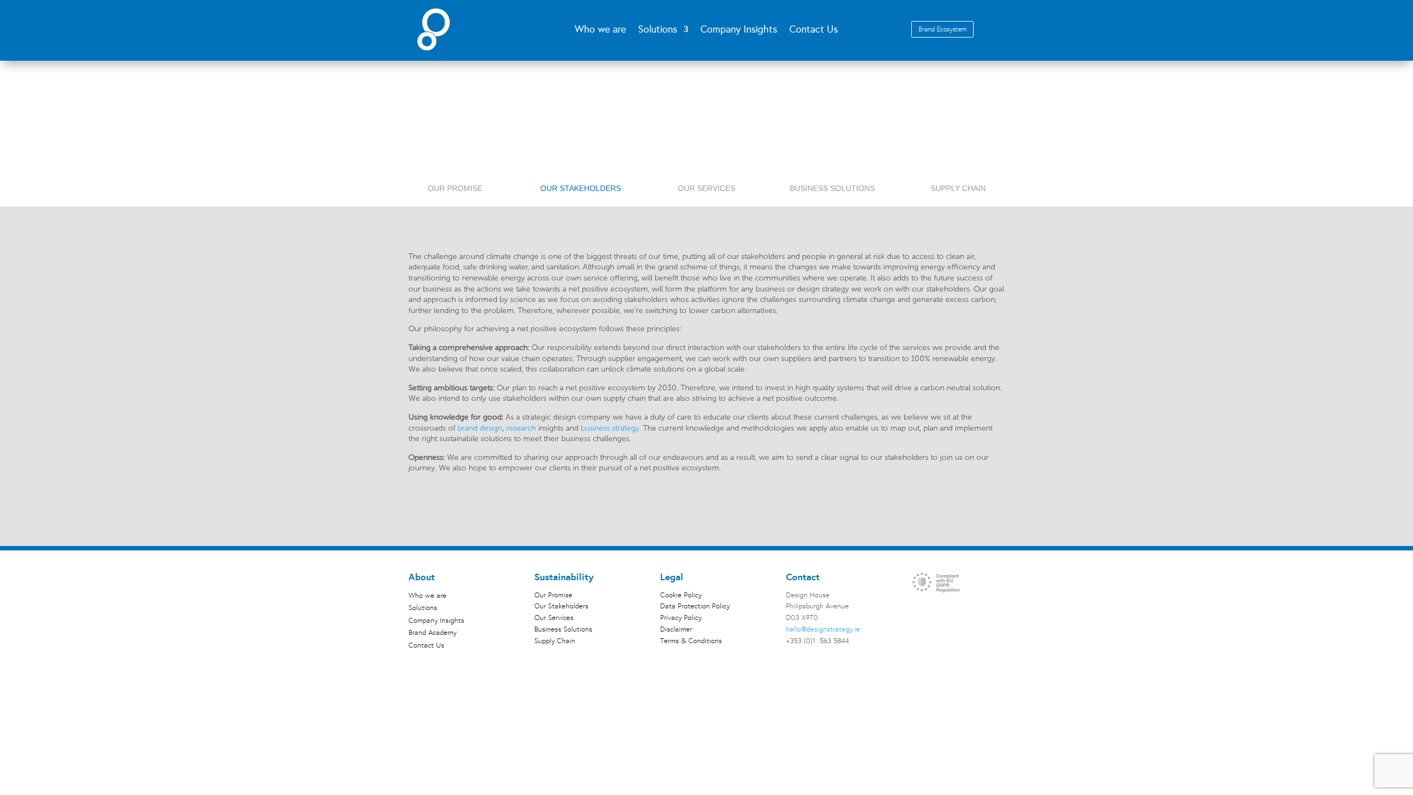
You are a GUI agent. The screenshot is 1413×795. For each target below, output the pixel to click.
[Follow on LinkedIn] (920, 605)
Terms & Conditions (691, 641)
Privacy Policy (681, 617)
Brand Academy (432, 634)
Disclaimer (676, 629)
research (521, 428)
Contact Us (813, 30)
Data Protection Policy (695, 606)
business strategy (610, 428)
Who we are (600, 30)
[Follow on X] (943, 605)
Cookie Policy (681, 595)
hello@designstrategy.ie (823, 629)
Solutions (422, 609)
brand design (480, 428)
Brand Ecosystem (942, 29)
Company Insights (738, 30)
